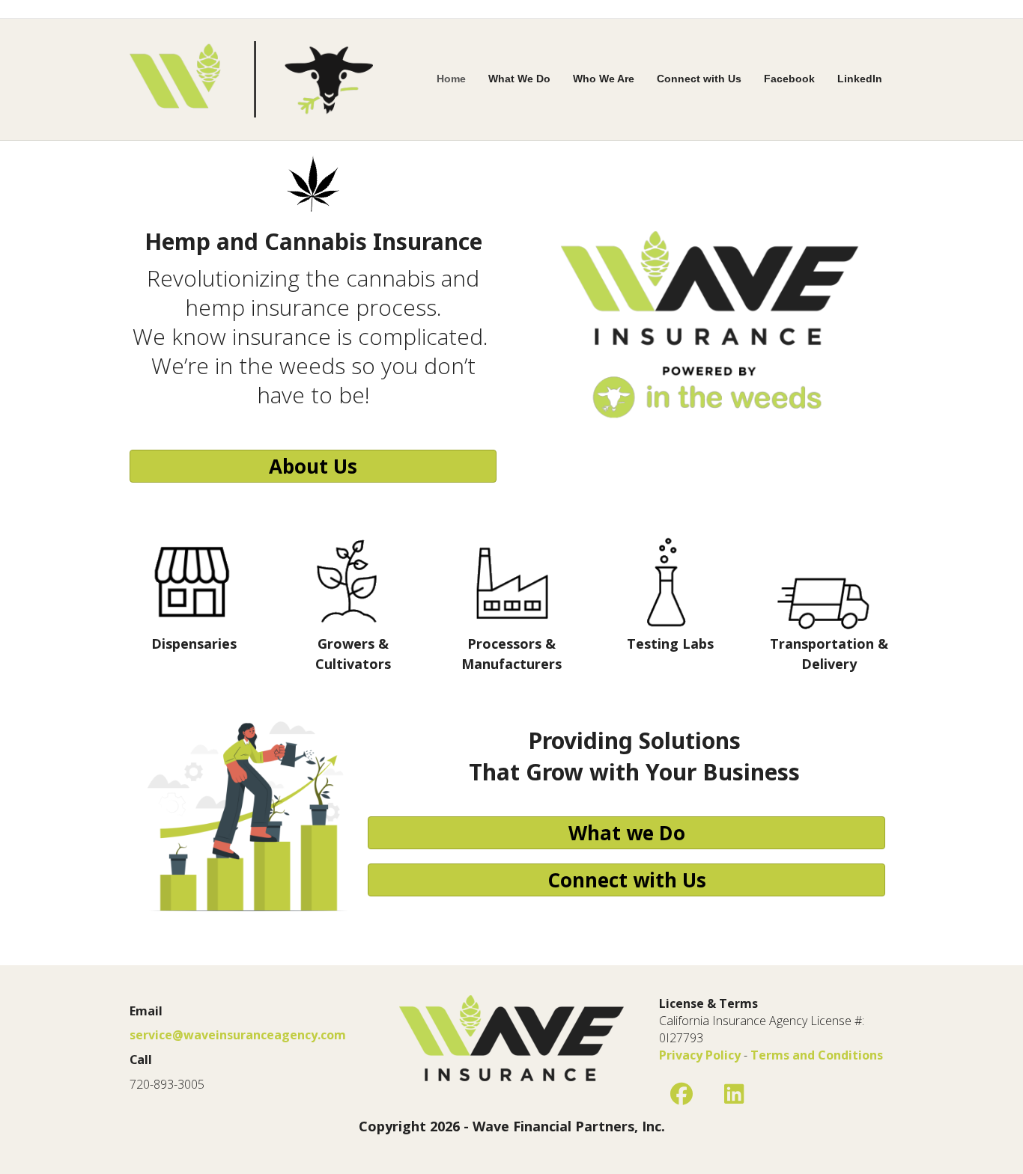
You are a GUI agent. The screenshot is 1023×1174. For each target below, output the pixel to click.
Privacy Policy (700, 1055)
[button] (681, 1093)
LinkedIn (859, 79)
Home (451, 79)
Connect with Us (699, 79)
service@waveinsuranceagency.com (238, 1035)
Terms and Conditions (816, 1055)
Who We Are (603, 79)
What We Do (519, 79)
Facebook (789, 79)
